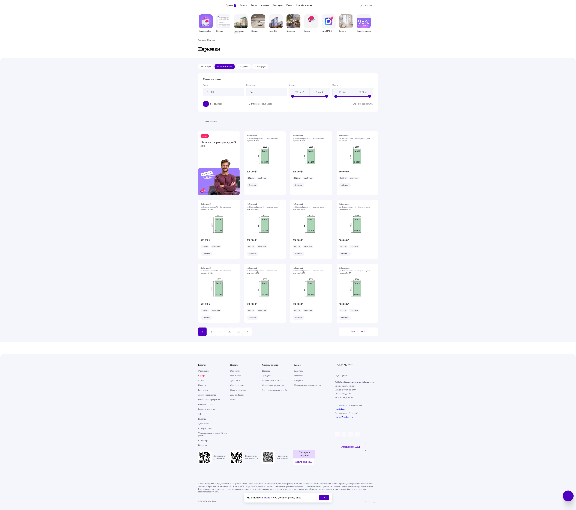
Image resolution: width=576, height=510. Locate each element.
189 (229, 331)
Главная (201, 40)
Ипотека (266, 371)
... (220, 331)
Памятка (202, 419)
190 (238, 331)
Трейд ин (266, 376)
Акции (254, 5)
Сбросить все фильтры (363, 104)
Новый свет (235, 376)
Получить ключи (205, 404)
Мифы (233, 400)
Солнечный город (238, 390)
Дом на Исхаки (237, 395)
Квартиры (206, 66)
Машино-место (224, 66)
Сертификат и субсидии (273, 385)
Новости (202, 385)
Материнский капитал (272, 380)
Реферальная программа (209, 400)
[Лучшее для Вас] (205, 21)
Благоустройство (205, 428)
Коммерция (260, 66)
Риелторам (278, 5)
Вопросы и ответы (206, 409)
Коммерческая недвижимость (307, 385)
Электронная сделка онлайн (274, 390)
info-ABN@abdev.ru (344, 417)
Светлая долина (237, 385)
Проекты (231, 5)
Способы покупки (304, 5)
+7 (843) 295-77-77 (344, 365)
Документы (203, 424)
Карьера (201, 376)
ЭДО (200, 414)
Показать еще (358, 331)
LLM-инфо (203, 440)
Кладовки (243, 66)
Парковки (298, 376)
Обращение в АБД (350, 447)
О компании (203, 371)
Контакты (265, 5)
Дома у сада (235, 380)
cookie (267, 497)
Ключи (289, 5)
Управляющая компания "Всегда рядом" (212, 434)
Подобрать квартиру (304, 453)
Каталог (243, 5)
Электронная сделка (207, 395)
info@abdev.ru (341, 409)
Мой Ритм (235, 371)
